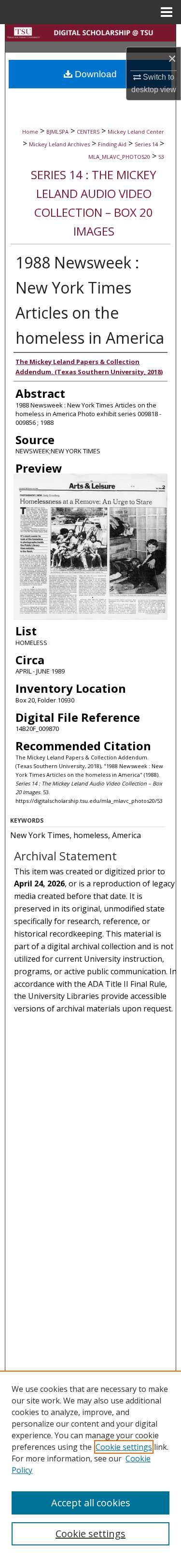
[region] (90, 1464)
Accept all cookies (90, 1502)
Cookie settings (124, 1447)
